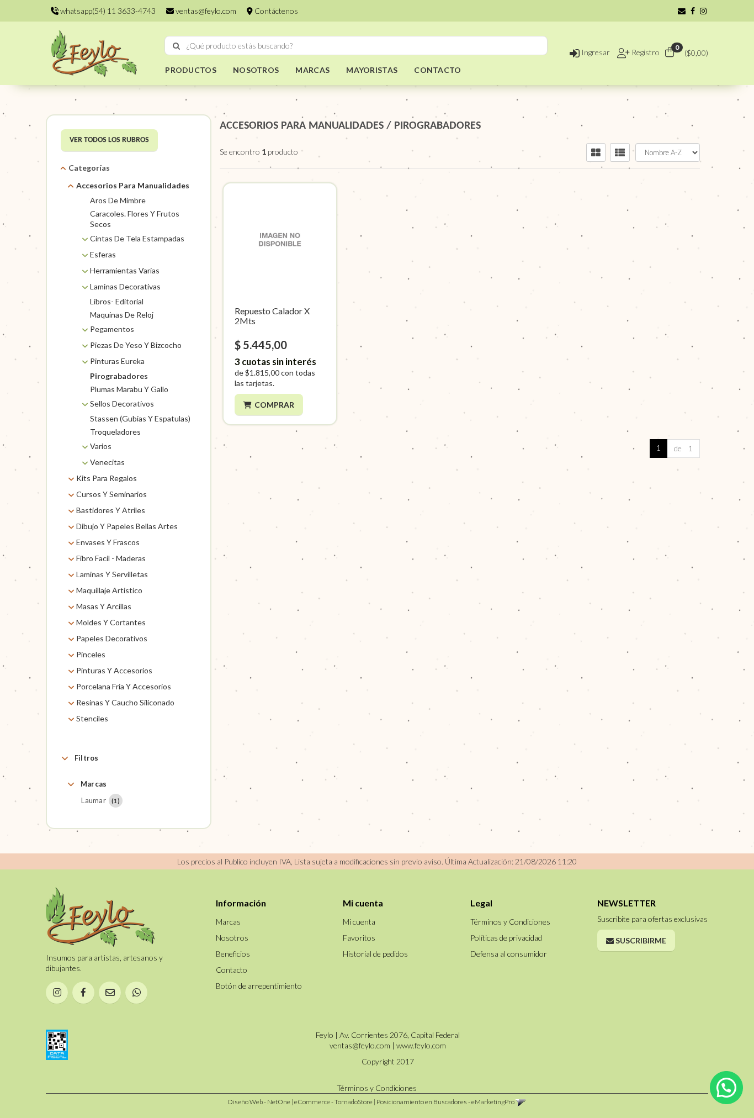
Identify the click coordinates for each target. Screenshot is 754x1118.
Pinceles (90, 654)
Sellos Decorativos (122, 403)
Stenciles (92, 718)
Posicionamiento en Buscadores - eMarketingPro (445, 1102)
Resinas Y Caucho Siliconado (125, 702)
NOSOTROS (256, 70)
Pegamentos (112, 329)
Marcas (94, 784)
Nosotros (232, 937)
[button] (681, 11)
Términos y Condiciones (510, 921)
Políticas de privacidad (506, 937)
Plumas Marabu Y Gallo (129, 389)
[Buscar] (176, 46)
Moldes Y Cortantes (111, 622)
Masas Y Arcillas (103, 606)
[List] (620, 152)
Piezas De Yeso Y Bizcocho (136, 345)
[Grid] (596, 152)
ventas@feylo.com (205, 10)
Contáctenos (275, 10)
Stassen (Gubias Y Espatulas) (140, 418)
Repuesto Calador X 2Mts (272, 315)
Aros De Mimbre (118, 200)
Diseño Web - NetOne (259, 1102)
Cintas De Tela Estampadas (137, 238)
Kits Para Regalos (106, 478)
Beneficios (233, 953)
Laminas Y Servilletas (112, 574)
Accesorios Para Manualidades (132, 185)
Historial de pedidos (375, 953)
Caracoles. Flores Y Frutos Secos (134, 219)
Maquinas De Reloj (121, 314)
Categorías (89, 167)
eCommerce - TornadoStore (333, 1102)
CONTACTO (437, 70)
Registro (645, 52)
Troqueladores (115, 431)
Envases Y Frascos (108, 542)
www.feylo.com (421, 1045)
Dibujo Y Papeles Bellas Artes (127, 526)
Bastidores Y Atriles (110, 510)
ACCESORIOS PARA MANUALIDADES (302, 125)
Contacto (231, 969)
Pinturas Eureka (117, 361)
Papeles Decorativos (111, 638)
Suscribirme (640, 940)
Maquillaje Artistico (109, 590)
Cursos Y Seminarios (111, 494)
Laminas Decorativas (125, 286)
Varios (100, 446)
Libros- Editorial (117, 301)
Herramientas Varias (125, 270)
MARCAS (312, 70)
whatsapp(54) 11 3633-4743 (107, 10)
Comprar (274, 404)
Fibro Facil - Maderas (111, 558)
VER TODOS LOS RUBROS (109, 140)
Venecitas (107, 462)
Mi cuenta (359, 921)
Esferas (103, 254)
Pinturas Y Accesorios (114, 670)
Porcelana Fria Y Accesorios (123, 686)
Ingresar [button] (595, 52)
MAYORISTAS (371, 70)
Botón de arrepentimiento (259, 985)
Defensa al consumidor (508, 953)
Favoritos (359, 937)
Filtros (87, 758)
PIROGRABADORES (437, 125)
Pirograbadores (119, 376)
